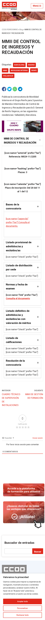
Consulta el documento (18, 298)
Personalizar (22, 608)
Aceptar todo (22, 601)
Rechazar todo (22, 615)
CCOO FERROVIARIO (10, 30)
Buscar (37, 551)
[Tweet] (9, 89)
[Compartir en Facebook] (4, 89)
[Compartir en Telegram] (20, 89)
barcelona (19, 65)
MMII (5, 70)
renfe (34, 70)
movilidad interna (19, 70)
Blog (21, 30)
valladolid (8, 76)
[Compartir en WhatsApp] (15, 89)
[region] (22, 596)
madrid (31, 65)
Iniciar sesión (37, 438)
